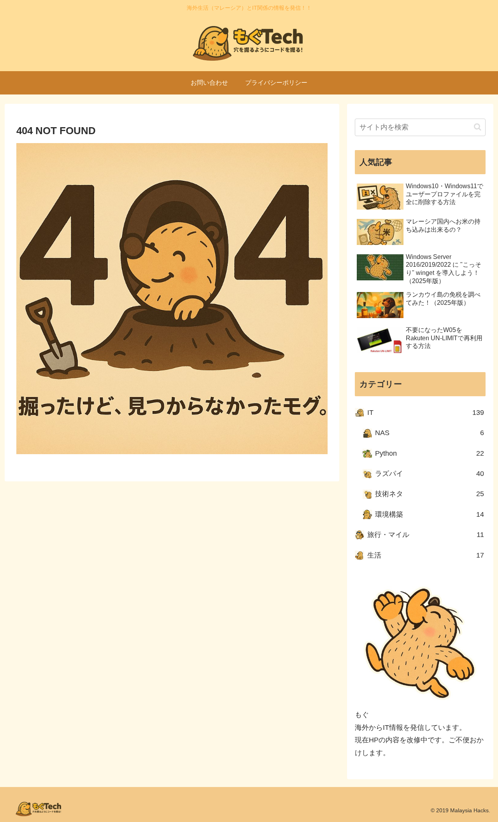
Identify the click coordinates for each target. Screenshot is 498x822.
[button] (477, 126)
